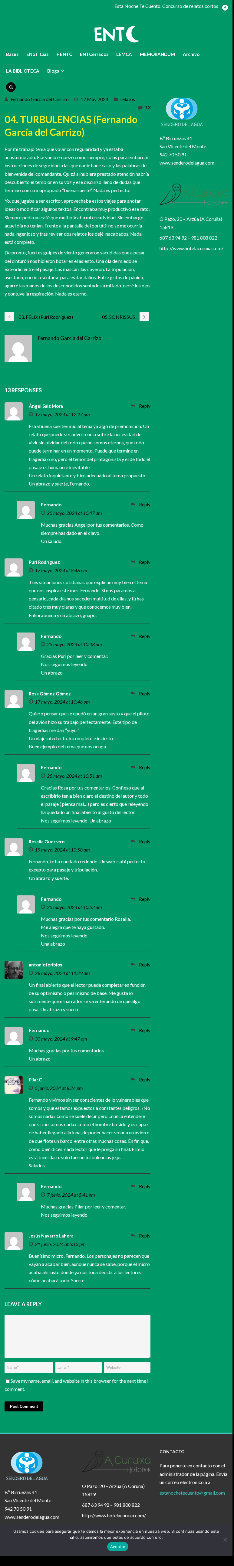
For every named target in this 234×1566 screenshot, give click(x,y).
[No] (225, 1540)
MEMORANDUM (157, 54)
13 (147, 107)
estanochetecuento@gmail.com (192, 1493)
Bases (12, 54)
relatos (127, 99)
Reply (144, 406)
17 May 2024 (94, 99)
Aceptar (118, 1546)
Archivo (191, 54)
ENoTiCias (37, 54)
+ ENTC (64, 54)
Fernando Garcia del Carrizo (40, 99)
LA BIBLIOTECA (22, 71)
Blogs (53, 71)
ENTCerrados (94, 54)
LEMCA (124, 54)
